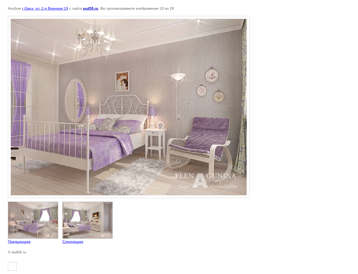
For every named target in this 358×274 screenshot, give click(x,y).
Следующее (72, 241)
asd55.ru (90, 8)
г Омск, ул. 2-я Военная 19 (45, 8)
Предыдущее (19, 241)
